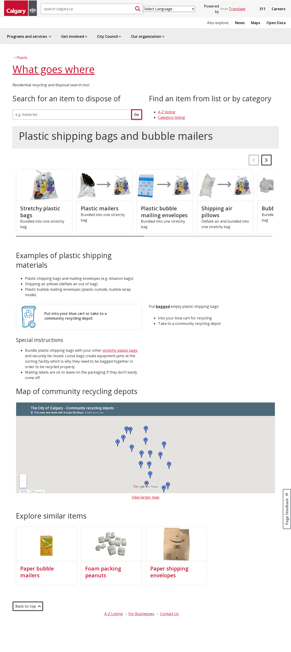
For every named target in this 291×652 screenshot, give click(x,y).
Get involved (72, 36)
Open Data (276, 22)
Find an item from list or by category (210, 98)
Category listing (171, 117)
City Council (107, 36)
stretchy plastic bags (120, 350)
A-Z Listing (113, 613)
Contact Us (169, 613)
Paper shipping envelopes (169, 572)
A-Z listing (166, 112)
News (240, 22)
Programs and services (27, 36)
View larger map (145, 497)
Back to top (25, 606)
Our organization (146, 36)
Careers (279, 8)
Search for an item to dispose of (66, 98)
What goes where (54, 69)
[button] (266, 160)
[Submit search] (138, 9)
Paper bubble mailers (37, 572)
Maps (255, 22)
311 (262, 8)
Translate (237, 8)
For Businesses (141, 613)
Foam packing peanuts (103, 572)
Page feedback (286, 511)
